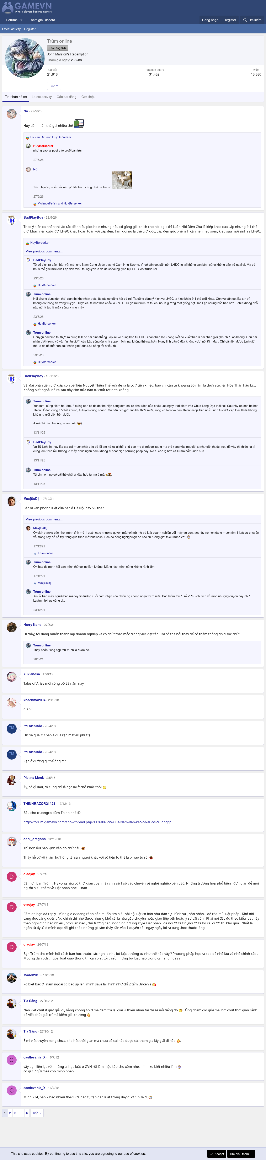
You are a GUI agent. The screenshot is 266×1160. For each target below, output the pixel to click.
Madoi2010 (32, 975)
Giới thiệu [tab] (88, 96)
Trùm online (41, 294)
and (50, 137)
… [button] (21, 1113)
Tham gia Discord (42, 19)
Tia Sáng (30, 1000)
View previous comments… (44, 251)
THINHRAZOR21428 (39, 803)
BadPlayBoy (33, 217)
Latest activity (11, 29)
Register (30, 29)
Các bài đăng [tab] (66, 96)
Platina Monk (33, 777)
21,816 (52, 74)
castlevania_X (34, 1057)
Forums (11, 19)
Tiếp (35, 1113)
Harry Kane (32, 624)
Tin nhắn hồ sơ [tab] (16, 96)
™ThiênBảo (32, 725)
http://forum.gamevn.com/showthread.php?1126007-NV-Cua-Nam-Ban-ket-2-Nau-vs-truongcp (97, 822)
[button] (21, 20)
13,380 (256, 74)
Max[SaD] (31, 498)
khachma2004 (34, 699)
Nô (25, 111)
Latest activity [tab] (42, 96)
